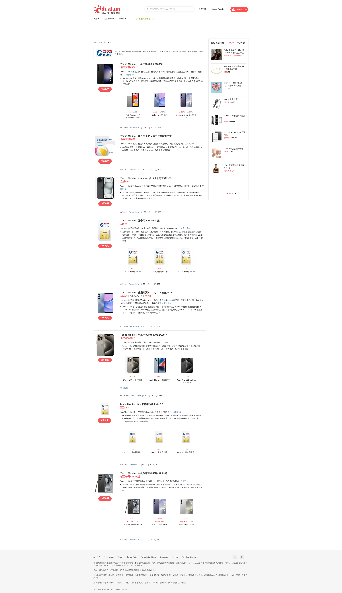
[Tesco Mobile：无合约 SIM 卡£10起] (105, 241)
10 (144, 326)
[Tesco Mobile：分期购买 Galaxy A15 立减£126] (105, 313)
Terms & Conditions (148, 557)
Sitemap (175, 557)
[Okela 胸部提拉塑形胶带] (216, 158)
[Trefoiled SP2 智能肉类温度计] (216, 125)
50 (144, 284)
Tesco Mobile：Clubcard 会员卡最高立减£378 (146, 180)
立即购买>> (129, 75)
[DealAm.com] (107, 9)
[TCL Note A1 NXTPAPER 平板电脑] (216, 141)
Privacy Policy (132, 557)
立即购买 (105, 89)
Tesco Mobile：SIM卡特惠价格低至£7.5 (141, 406)
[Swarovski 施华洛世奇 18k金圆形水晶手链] (216, 76)
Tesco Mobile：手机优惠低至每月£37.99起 (144, 475)
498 (144, 170)
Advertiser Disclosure (190, 557)
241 (144, 128)
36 (146, 396)
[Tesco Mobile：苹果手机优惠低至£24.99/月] (105, 355)
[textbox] (169, 9)
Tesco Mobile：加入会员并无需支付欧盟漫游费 (146, 138)
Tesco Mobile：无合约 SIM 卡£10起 (140, 222)
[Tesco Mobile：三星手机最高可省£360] (105, 84)
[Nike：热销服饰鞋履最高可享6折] (216, 174)
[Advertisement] (144, 30)
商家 (100, 42)
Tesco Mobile (134, 128)
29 (144, 540)
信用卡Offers (109, 19)
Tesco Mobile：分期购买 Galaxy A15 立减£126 (146, 294)
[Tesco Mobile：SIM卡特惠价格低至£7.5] (104, 415)
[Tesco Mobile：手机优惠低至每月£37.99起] (105, 494)
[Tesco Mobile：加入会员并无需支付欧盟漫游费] (105, 156)
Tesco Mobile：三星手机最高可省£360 (142, 66)
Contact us (164, 557)
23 (143, 465)
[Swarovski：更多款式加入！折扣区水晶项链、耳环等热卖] (216, 92)
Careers (120, 557)
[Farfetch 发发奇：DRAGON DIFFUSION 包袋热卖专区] (216, 59)
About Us (97, 557)
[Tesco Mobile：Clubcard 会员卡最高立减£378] (105, 199)
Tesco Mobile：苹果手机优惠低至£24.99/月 (144, 336)
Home (95, 42)
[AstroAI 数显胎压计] (216, 109)
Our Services (109, 557)
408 (144, 212)
